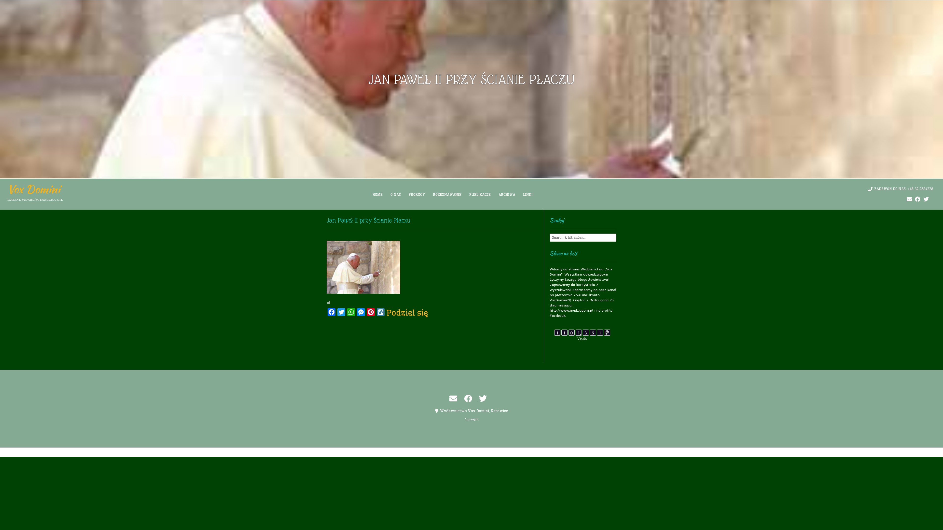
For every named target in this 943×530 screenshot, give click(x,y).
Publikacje (480, 194)
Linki (528, 194)
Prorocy (417, 194)
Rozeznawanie (447, 194)
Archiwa (507, 194)
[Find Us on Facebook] (917, 199)
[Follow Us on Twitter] (926, 199)
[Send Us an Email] (909, 199)
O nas (395, 194)
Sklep (532, 452)
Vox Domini (33, 189)
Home (378, 194)
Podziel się (407, 313)
